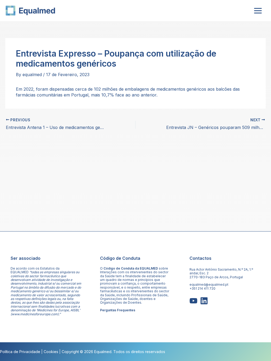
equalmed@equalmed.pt (208, 284)
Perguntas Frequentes (117, 310)
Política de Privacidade (20, 351)
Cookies (51, 351)
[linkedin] (204, 301)
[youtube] (193, 301)
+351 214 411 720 (202, 288)
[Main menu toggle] (258, 10)
